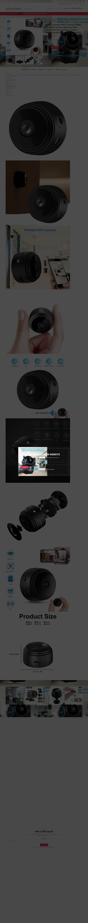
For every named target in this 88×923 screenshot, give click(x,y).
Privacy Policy (51, 469)
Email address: (23, 460)
